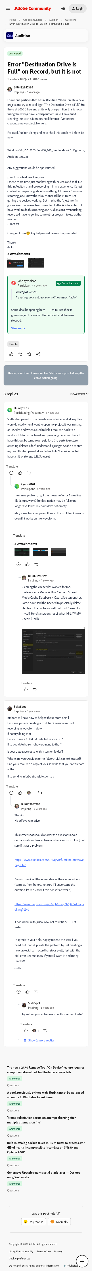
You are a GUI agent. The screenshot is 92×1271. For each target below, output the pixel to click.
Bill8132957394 (23, 87)
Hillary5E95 (21, 408)
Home (12, 19)
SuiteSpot (20, 706)
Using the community (21, 1251)
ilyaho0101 (28, 484)
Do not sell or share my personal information (34, 1265)
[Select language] (63, 8)
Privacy (58, 1251)
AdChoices (72, 1265)
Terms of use (44, 1251)
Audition (53, 19)
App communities (32, 19)
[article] (46, 441)
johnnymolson (27, 281)
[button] (8, 10)
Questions (70, 19)
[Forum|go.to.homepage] (32, 8)
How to (13, 344)
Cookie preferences (19, 1258)
